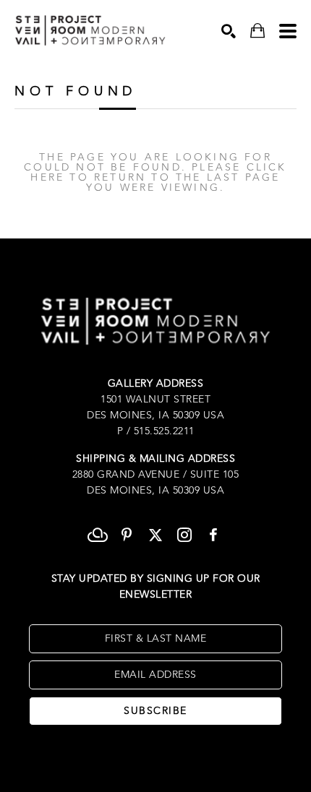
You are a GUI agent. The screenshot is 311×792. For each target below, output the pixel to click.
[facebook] (213, 535)
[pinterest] (126, 535)
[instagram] (184, 535)
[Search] (228, 31)
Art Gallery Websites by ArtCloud (197, 758)
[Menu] (288, 31)
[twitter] (155, 535)
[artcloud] (97, 535)
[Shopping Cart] (257, 30)
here (47, 178)
